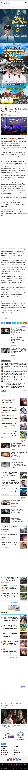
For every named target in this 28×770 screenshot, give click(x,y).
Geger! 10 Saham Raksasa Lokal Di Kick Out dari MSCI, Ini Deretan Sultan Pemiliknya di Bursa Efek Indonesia (9, 491)
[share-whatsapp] (19, 323)
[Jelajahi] (26, 2)
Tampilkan (24, 390)
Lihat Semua (14, 602)
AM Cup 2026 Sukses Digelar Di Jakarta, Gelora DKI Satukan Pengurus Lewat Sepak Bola (9, 474)
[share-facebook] (8, 323)
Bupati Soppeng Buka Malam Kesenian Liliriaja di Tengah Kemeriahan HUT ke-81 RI (10, 643)
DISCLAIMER (23, 764)
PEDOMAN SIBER (16, 764)
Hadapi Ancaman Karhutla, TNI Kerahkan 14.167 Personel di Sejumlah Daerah (9, 536)
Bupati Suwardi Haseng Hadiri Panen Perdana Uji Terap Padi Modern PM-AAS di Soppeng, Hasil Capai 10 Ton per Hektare (10, 434)
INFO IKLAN (4, 764)
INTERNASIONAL (4, 746)
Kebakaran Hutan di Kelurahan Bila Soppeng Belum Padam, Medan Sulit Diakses (9, 400)
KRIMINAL (16, 746)
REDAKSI (10, 764)
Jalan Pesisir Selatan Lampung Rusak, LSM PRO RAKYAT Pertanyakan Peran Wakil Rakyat (9, 587)
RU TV (15, 754)
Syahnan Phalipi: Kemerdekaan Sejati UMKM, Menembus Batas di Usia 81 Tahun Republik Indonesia (10, 482)
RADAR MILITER (19, 6)
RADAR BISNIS (12, 6)
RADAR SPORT (17, 752)
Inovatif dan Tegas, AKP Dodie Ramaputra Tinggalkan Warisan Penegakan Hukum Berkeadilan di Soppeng (10, 410)
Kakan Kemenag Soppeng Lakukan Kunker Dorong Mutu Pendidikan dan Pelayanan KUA (9, 417)
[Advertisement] (12, 231)
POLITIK (16, 748)
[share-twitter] (14, 323)
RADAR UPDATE (6, 6)
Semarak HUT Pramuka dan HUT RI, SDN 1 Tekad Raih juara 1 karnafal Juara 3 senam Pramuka (9, 544)
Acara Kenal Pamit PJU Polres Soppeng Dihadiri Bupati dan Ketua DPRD (8, 425)
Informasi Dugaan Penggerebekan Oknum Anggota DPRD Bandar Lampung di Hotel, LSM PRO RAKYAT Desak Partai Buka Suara (10, 580)
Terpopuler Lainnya (14, 657)
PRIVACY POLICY (14, 765)
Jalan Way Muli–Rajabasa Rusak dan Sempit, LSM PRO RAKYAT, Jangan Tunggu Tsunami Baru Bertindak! (9, 596)
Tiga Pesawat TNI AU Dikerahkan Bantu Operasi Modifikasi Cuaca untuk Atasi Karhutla (9, 528)
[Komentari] (25, 323)
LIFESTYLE (3, 748)
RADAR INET (25, 6)
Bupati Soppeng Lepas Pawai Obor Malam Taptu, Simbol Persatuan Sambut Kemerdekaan (11, 636)
